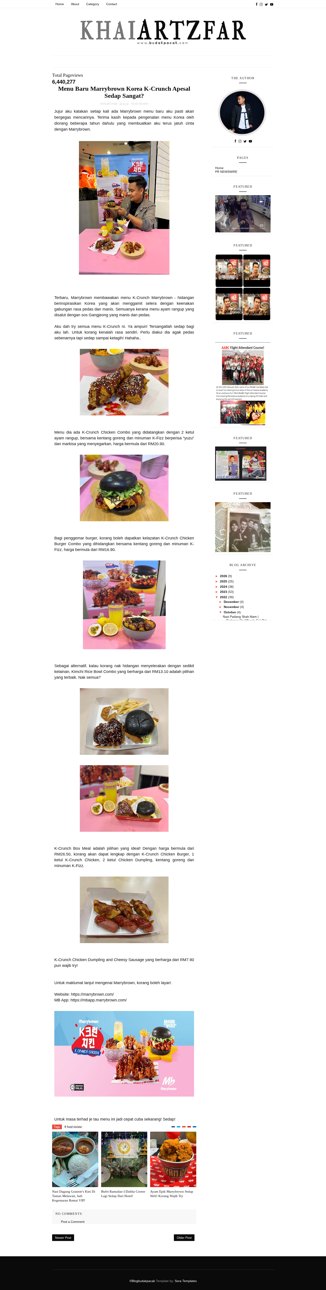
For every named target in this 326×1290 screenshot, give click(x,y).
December (232, 602)
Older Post (184, 1237)
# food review (73, 1127)
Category (92, 4)
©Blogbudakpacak (143, 1281)
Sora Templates (186, 1281)
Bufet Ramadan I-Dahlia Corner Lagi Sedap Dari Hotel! (123, 1194)
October (230, 612)
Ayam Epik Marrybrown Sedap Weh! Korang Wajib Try (171, 1194)
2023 (224, 592)
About (75, 4)
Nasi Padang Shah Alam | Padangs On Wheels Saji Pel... (246, 618)
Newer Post (63, 1237)
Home (59, 4)
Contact (111, 4)
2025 (224, 581)
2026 (224, 576)
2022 (224, 597)
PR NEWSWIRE (226, 171)
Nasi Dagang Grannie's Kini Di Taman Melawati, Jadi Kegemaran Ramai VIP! (73, 1196)
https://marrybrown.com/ (92, 994)
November (232, 607)
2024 (224, 586)
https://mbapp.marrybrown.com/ (99, 1000)
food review (139, 103)
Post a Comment (72, 1221)
